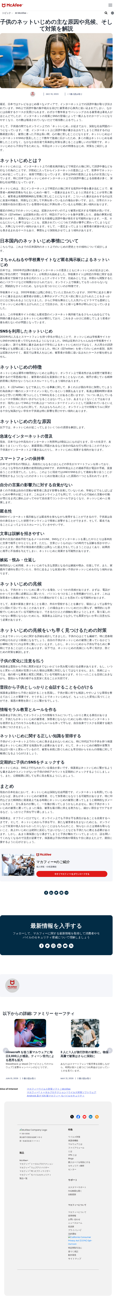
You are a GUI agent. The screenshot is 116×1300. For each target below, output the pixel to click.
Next (110, 1050)
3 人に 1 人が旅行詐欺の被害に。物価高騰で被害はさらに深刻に (85, 1054)
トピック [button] (6, 13)
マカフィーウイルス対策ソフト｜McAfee (48, 1089)
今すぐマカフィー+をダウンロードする (71, 874)
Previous (5, 1050)
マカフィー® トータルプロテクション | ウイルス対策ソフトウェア (61, 1092)
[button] (112, 13)
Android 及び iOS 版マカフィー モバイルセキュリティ (55, 1095)
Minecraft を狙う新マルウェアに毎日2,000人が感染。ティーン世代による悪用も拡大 (30, 1056)
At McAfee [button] (21, 13)
